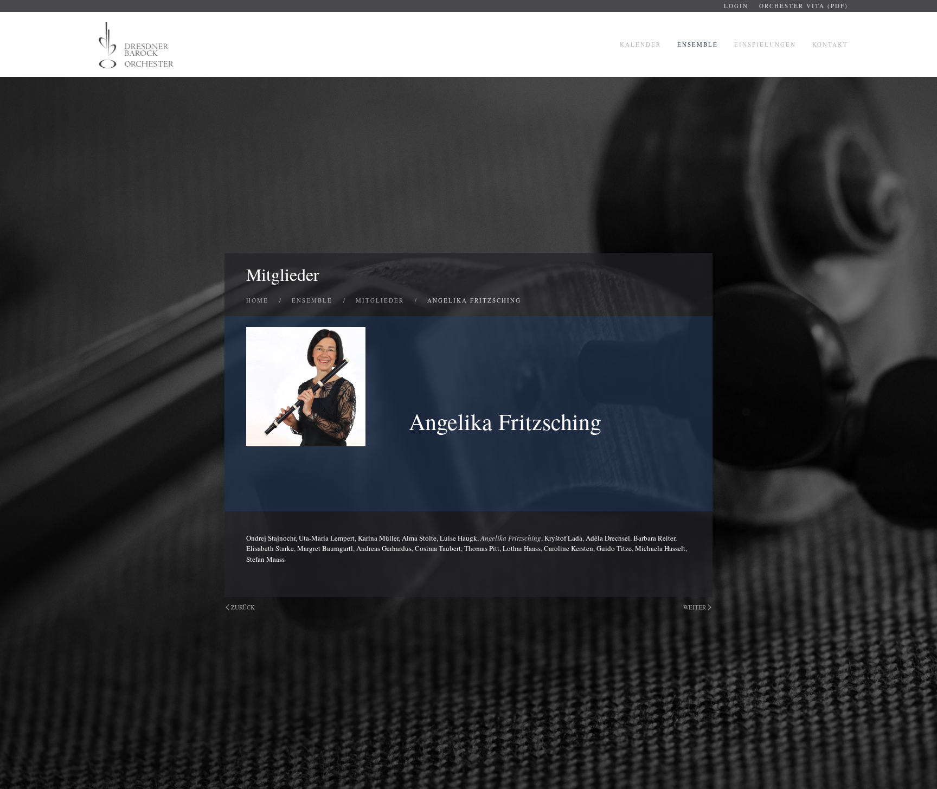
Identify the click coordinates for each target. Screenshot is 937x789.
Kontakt (830, 44)
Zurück (243, 607)
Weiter (694, 607)
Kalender (640, 44)
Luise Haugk (458, 538)
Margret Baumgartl (325, 548)
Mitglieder (282, 274)
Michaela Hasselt (660, 548)
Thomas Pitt (481, 548)
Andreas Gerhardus (384, 548)
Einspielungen (765, 44)
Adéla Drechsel (608, 538)
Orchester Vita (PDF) (803, 6)
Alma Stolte (419, 538)
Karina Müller (378, 538)
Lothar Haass (522, 548)
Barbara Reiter (654, 538)
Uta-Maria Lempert (327, 538)
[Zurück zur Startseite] (137, 44)
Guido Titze (614, 548)
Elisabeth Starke (270, 548)
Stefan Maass (265, 559)
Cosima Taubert (438, 548)
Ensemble (697, 44)
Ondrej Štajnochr (271, 538)
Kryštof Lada (563, 538)
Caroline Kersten (568, 548)
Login (736, 6)
